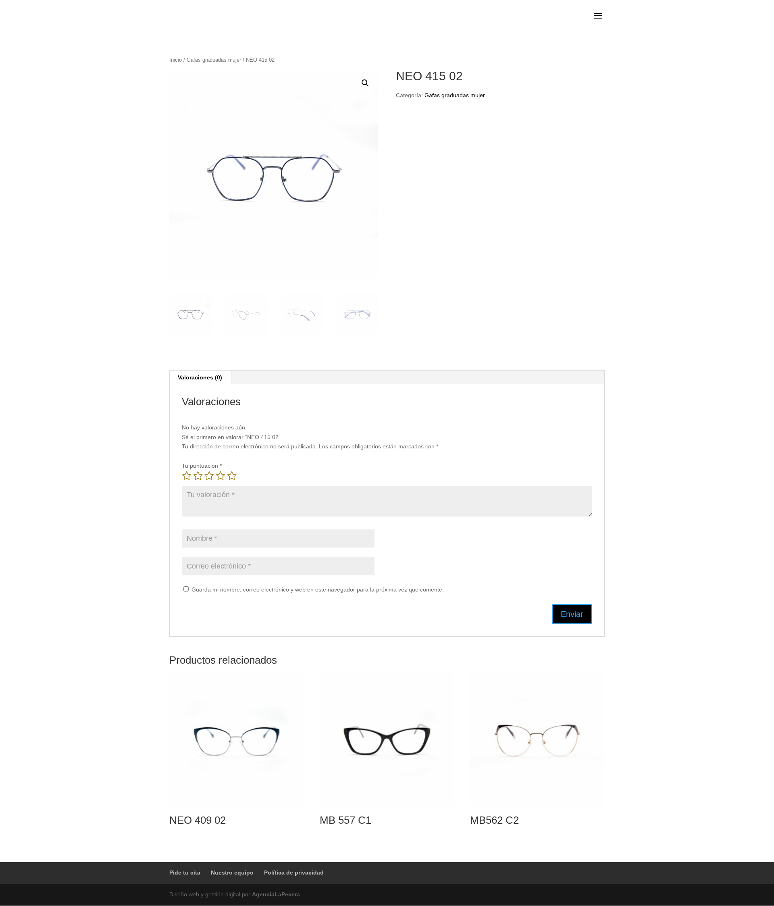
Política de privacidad (294, 872)
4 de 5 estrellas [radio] (220, 476)
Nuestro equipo (232, 872)
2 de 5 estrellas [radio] (198, 476)
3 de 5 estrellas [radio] (209, 476)
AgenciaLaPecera (276, 894)
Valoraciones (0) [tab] (200, 377)
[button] (365, 83)
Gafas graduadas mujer (214, 60)
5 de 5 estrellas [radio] (232, 476)
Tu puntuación (202, 465)
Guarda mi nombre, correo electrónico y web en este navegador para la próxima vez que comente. (317, 589)
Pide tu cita (184, 872)
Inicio (175, 60)
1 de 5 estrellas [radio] (186, 476)
